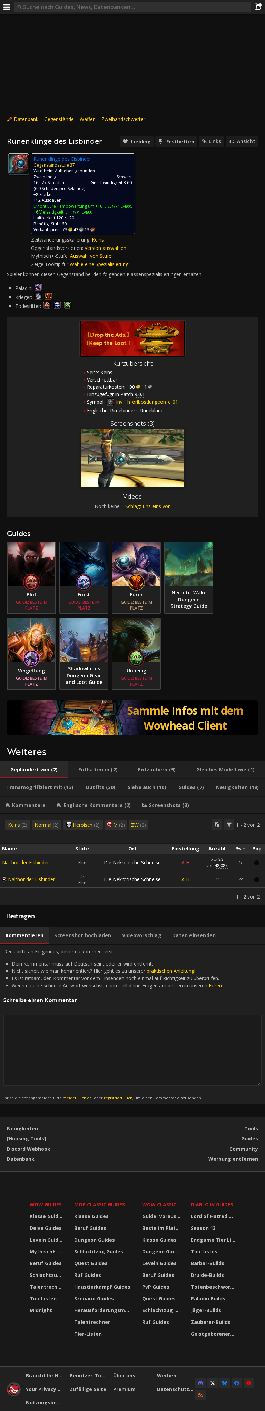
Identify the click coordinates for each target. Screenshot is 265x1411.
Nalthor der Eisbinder (25, 862)
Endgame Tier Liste (214, 1239)
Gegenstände (59, 119)
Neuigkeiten (22, 1128)
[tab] (34, 769)
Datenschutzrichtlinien (176, 1389)
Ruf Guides (87, 1275)
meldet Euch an (77, 1097)
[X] (212, 1383)
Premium (124, 1389)
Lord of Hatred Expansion (214, 1216)
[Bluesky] (224, 1383)
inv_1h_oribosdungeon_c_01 (146, 401)
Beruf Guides (46, 1263)
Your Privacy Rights (45, 1389)
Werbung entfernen (233, 1159)
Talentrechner (48, 1286)
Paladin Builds (208, 1298)
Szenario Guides (94, 1298)
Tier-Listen (88, 1333)
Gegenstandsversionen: (58, 248)
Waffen (88, 119)
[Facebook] (237, 1383)
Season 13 (203, 1228)
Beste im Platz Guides (162, 1228)
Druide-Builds (207, 1275)
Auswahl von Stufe (90, 256)
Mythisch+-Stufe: (50, 256)
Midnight (41, 1310)
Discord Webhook (28, 1149)
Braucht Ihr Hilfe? (45, 1375)
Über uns (124, 1375)
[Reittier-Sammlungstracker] (132, 717)
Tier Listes (204, 1251)
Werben (166, 1375)
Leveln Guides (47, 1239)
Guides (249, 1138)
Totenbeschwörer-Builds (214, 1286)
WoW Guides (46, 1204)
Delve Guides (46, 1228)
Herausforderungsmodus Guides (103, 1310)
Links (215, 141)
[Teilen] (258, 7)
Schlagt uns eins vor (147, 506)
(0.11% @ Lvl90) (77, 212)
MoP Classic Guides (99, 1204)
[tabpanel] (132, 859)
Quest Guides (91, 1263)
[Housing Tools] (26, 1138)
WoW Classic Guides (162, 1204)
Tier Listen (43, 1298)
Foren (215, 985)
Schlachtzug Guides (48, 1275)
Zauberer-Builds (210, 1322)
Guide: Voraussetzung (162, 1216)
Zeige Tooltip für (50, 264)
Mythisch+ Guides (48, 1251)
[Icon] (18, 164)
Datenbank (26, 119)
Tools (251, 1128)
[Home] (14, 1394)
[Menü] (7, 7)
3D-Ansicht (241, 141)
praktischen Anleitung (170, 971)
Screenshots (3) (132, 423)
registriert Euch (118, 1097)
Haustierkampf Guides (102, 1286)
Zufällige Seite (88, 1389)
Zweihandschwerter (123, 119)
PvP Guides (155, 1286)
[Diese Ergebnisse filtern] (229, 824)
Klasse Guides (47, 1216)
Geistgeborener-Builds (214, 1333)
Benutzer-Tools (89, 1375)
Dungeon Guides (94, 1239)
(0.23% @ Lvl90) (116, 206)
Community (243, 1149)
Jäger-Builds (206, 1310)
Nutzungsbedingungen (45, 1402)
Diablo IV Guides (212, 1204)
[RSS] (200, 1395)
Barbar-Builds (207, 1263)
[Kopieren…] (217, 824)
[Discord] (200, 1383)
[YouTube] (249, 1383)
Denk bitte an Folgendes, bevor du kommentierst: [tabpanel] (113, 1024)
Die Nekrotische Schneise (132, 862)
